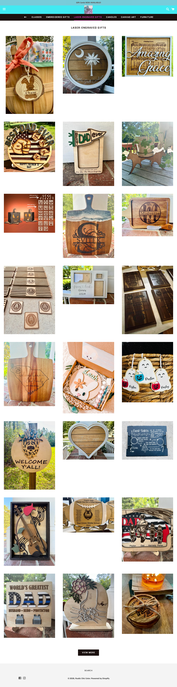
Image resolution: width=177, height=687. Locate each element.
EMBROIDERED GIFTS (58, 17)
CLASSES (37, 17)
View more (88, 652)
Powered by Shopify (100, 678)
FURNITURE (146, 17)
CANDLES (111, 17)
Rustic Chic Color (82, 678)
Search (88, 670)
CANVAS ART (128, 17)
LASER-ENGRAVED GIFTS (88, 17)
